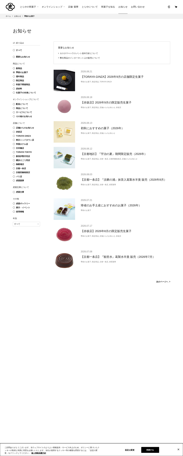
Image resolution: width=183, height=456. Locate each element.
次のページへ (162, 282)
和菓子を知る (108, 7)
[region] (91, 449)
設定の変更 (130, 450)
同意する (150, 450)
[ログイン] (168, 6)
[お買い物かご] (175, 6)
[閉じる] (178, 449)
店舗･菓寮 (73, 7)
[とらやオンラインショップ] (10, 7)
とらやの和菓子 (28, 7)
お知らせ (123, 7)
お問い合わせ (138, 7)
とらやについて (90, 7)
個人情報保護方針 (38, 453)
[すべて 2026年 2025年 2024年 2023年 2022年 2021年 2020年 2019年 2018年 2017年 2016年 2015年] (26, 224)
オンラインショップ (52, 7)
